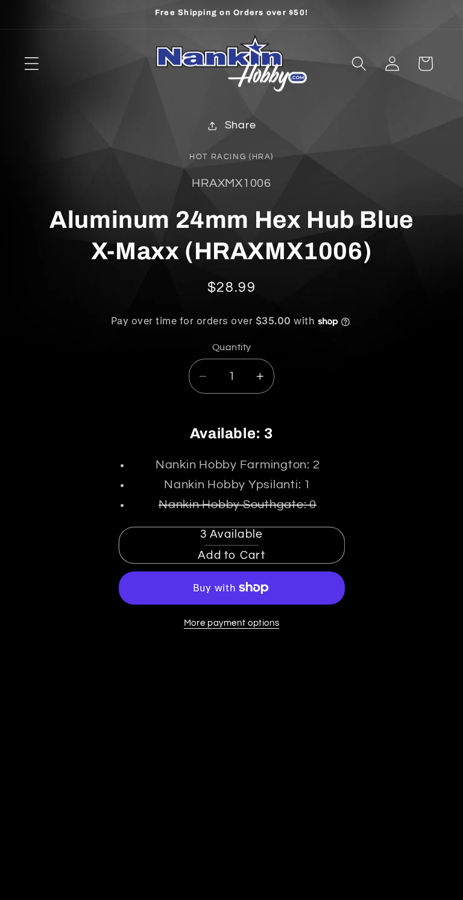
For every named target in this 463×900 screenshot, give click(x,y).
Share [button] (240, 125)
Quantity (231, 347)
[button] (31, 63)
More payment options (232, 623)
